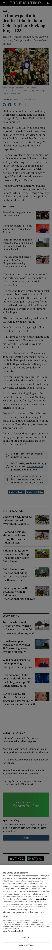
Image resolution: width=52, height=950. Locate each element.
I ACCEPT (26, 938)
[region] (26, 907)
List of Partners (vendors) (13, 931)
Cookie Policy (41, 899)
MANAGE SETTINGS (26, 945)
